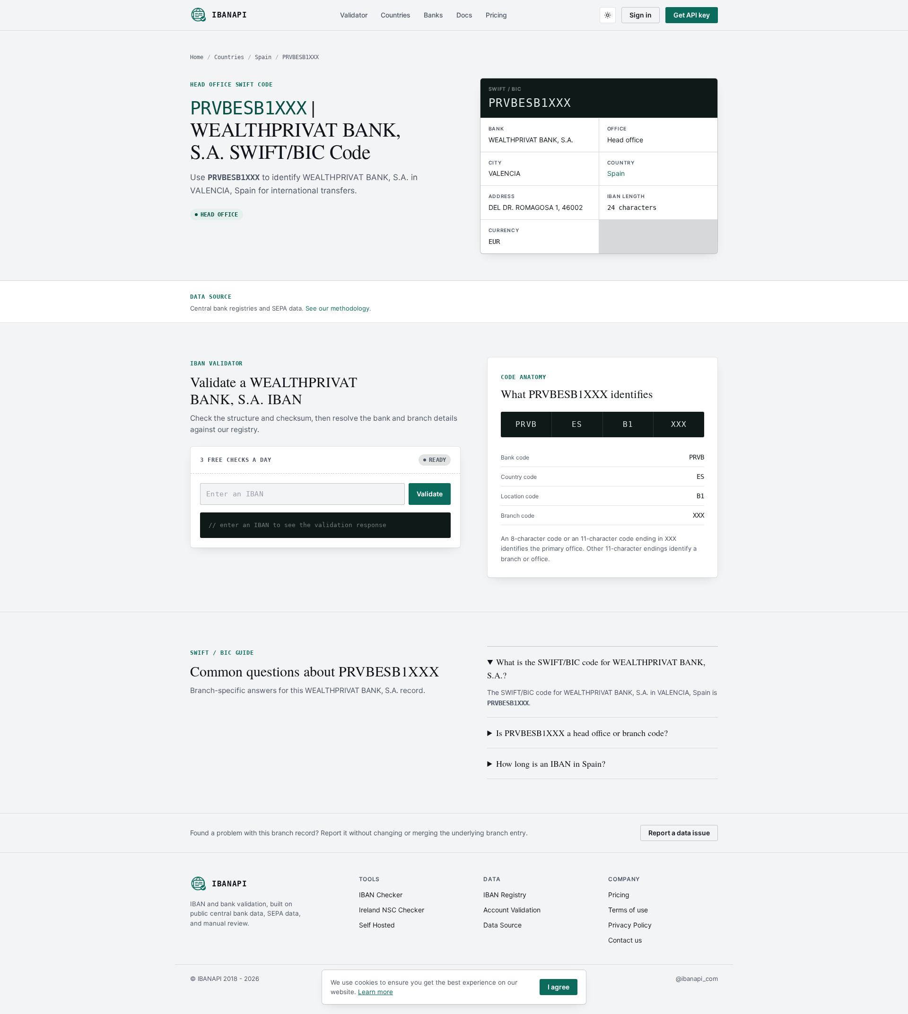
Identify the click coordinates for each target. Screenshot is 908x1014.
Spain (263, 57)
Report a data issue (679, 833)
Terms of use (628, 910)
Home (196, 57)
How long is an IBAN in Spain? (550, 763)
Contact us (625, 940)
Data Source (502, 925)
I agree (558, 987)
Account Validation (512, 910)
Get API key (691, 15)
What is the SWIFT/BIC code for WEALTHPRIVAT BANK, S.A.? (596, 668)
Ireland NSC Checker (391, 910)
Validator (353, 15)
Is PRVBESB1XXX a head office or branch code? (582, 732)
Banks (433, 15)
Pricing (496, 15)
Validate (430, 494)
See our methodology (337, 308)
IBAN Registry (504, 895)
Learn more (375, 992)
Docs (464, 15)
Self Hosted (377, 925)
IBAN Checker (380, 895)
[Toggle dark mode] (608, 15)
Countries (395, 15)
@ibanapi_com (697, 978)
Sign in (640, 15)
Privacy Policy (630, 925)
